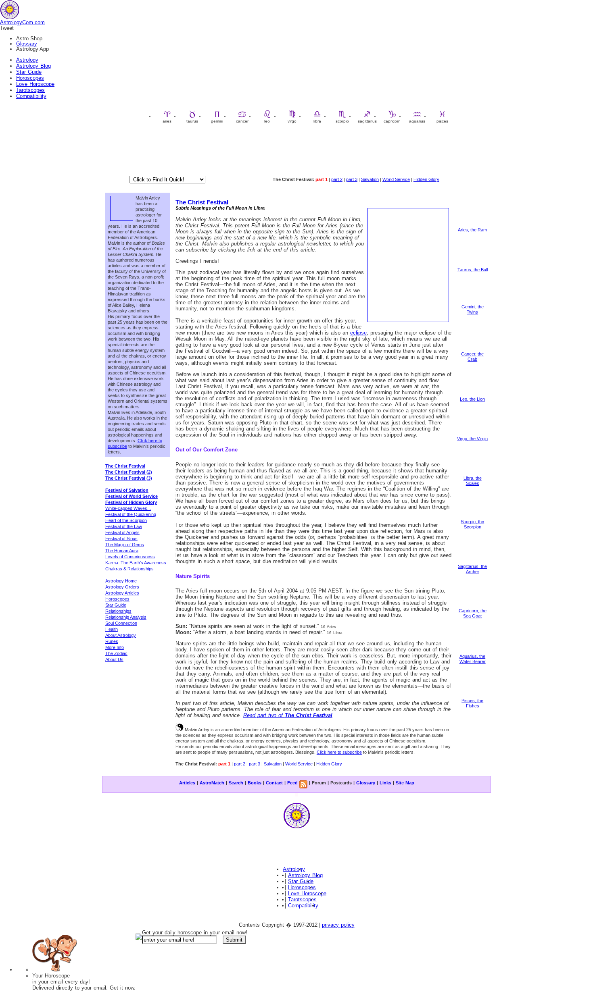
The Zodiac (116, 653)
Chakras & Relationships (129, 568)
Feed (292, 782)
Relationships (118, 611)
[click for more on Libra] (472, 474)
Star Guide (29, 72)
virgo (292, 121)
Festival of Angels (122, 532)
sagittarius (367, 121)
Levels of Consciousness (130, 556)
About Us (114, 659)
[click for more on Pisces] (472, 696)
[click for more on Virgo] (472, 434)
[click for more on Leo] (472, 395)
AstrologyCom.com (22, 22)
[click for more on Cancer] (472, 349)
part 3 (351, 179)
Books (254, 782)
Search (236, 782)
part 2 (336, 179)
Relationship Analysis (125, 617)
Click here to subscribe (339, 752)
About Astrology (120, 635)
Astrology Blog (33, 66)
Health (111, 629)
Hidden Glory (426, 179)
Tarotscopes (30, 90)
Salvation (370, 179)
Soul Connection (121, 623)
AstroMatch (212, 782)
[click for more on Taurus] (472, 265)
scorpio (342, 121)
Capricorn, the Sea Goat (473, 613)
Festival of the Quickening (130, 514)
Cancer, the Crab (472, 356)
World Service (396, 179)
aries (167, 121)
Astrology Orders (122, 586)
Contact (274, 782)
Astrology (27, 60)
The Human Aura (121, 550)
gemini (217, 121)
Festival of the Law (123, 526)
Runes (111, 641)
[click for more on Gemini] (472, 302)
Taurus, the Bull (472, 269)
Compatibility (31, 96)
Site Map (405, 782)
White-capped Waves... (128, 508)
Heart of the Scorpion (126, 520)
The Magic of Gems (124, 544)
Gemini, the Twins (472, 309)
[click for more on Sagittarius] (472, 562)
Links (385, 782)
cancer (242, 121)
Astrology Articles (122, 593)
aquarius (417, 121)
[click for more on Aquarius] (472, 652)
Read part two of (287, 715)
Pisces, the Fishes (472, 703)
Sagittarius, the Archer (472, 569)
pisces (442, 121)
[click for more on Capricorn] (472, 606)
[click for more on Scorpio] (472, 517)
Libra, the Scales (473, 481)
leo (267, 121)
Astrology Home (121, 580)
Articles (187, 782)
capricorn (392, 121)
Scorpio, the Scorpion (472, 524)
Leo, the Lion (472, 399)
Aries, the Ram (472, 229)
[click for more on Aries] (472, 225)
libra (317, 121)
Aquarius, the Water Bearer (472, 659)
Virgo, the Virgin (472, 438)
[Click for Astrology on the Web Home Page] (296, 828)
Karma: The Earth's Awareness (135, 562)
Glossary (26, 44)
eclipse (358, 333)
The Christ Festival (201, 202)
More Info (114, 647)
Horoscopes (30, 78)
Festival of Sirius (121, 538)
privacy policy (338, 925)
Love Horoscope (35, 84)
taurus (192, 121)
